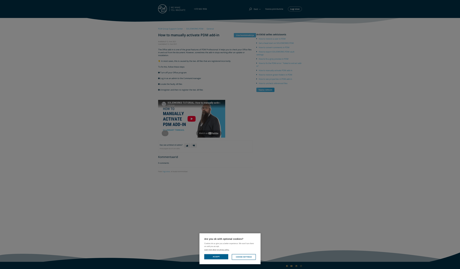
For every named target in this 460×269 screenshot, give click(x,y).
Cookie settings (244, 257)
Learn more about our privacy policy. (216, 250)
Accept (216, 257)
